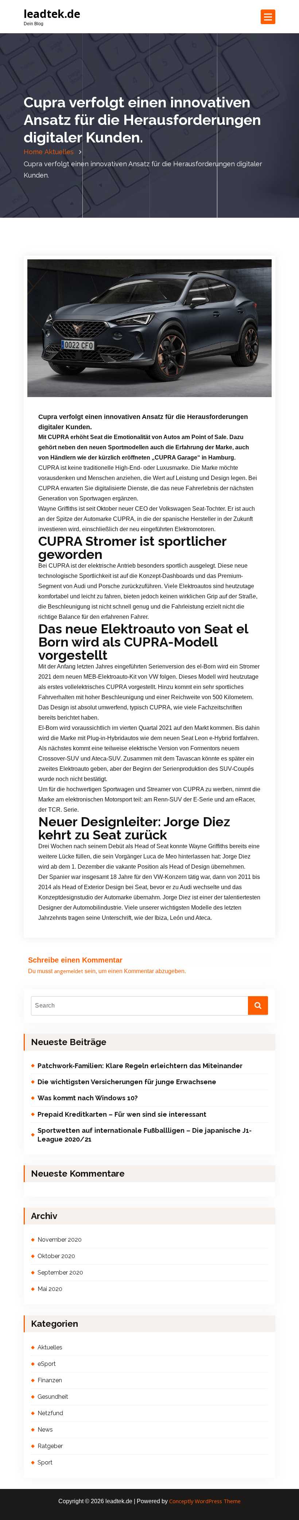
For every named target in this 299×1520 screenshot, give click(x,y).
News (201, 396)
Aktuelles (59, 152)
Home (33, 152)
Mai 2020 (50, 1288)
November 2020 (60, 1239)
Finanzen (50, 1380)
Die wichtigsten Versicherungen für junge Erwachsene (127, 1082)
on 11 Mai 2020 (77, 396)
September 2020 (60, 1272)
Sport (45, 1462)
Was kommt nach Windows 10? (88, 1098)
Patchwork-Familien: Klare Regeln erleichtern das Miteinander (140, 1066)
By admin (119, 396)
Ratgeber (220, 396)
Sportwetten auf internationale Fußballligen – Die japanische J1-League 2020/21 (145, 1135)
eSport (47, 1363)
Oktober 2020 (56, 1256)
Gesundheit (53, 1396)
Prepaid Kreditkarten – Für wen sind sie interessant (122, 1114)
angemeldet (68, 971)
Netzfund (181, 396)
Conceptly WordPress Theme (205, 1501)
